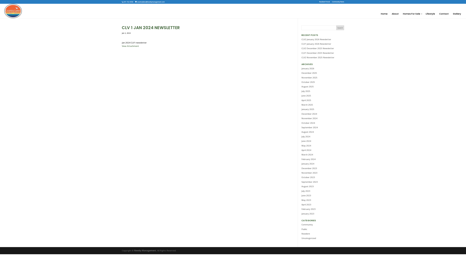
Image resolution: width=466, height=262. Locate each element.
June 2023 (306, 195)
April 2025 (306, 100)
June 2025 (306, 95)
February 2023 (308, 209)
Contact (444, 14)
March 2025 (307, 104)
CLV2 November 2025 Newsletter (317, 57)
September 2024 (309, 127)
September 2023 (309, 181)
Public (304, 229)
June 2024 (306, 141)
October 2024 (308, 123)
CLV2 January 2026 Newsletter (316, 39)
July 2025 (305, 91)
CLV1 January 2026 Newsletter (316, 43)
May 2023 (306, 200)
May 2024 (306, 145)
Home (384, 14)
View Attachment (130, 46)
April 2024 (306, 150)
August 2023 (307, 186)
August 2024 (307, 132)
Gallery (457, 14)
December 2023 (309, 168)
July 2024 (305, 136)
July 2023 (305, 191)
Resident (305, 233)
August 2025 (307, 86)
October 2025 (308, 82)
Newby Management (145, 250)
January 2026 (307, 68)
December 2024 (309, 113)
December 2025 (309, 73)
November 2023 (309, 172)
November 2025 (309, 77)
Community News (338, 2)
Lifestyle (430, 14)
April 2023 (306, 204)
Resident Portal (324, 2)
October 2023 (308, 177)
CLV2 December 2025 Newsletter (317, 48)
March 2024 (307, 154)
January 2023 (307, 213)
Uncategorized (308, 238)
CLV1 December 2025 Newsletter (317, 53)
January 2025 (307, 109)
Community (307, 224)
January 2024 (307, 163)
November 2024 (309, 118)
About (395, 14)
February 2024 (308, 159)
